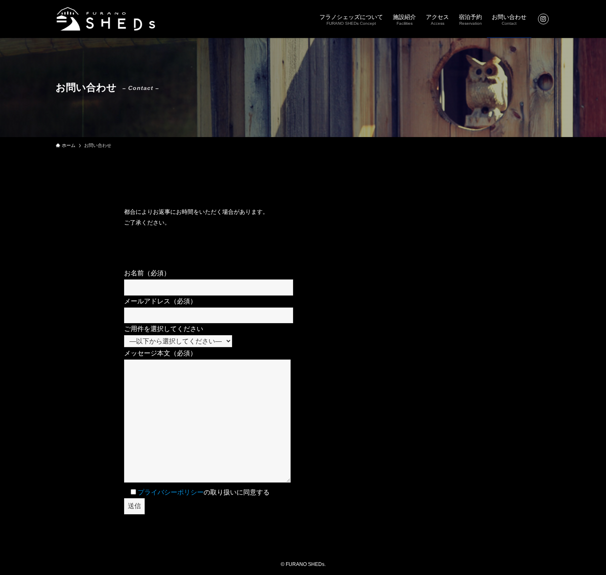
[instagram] (543, 19)
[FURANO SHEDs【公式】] (106, 19)
